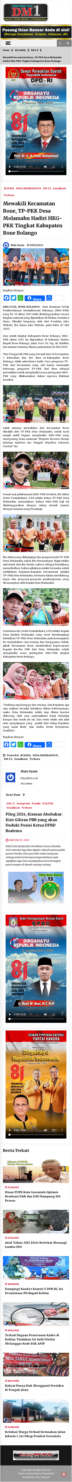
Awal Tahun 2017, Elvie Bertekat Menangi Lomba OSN (36, 1245)
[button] (60, 43)
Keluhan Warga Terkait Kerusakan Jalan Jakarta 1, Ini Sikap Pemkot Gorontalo (35, 1434)
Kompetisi (23, 803)
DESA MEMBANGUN (28, 188)
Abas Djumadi (42, 1477)
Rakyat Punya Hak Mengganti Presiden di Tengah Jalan (34, 1388)
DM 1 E (47, 188)
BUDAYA (9, 188)
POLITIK (47, 803)
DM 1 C (10, 803)
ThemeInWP (48, 1473)
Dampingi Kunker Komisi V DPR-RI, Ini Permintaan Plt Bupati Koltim (34, 1291)
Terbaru (9, 195)
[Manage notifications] (64, 1474)
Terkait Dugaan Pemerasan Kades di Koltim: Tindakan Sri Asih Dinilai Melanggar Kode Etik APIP (32, 1339)
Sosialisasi (59, 188)
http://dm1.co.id (29, 778)
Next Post (13, 795)
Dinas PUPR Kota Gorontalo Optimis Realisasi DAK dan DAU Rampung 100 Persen (32, 1196)
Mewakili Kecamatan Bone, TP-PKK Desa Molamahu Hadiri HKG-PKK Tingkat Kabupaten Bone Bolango (32, 218)
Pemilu (36, 803)
